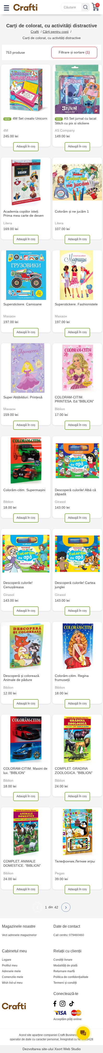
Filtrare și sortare (74, 52)
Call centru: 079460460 (68, 935)
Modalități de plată (65, 965)
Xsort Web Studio (67, 1049)
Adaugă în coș (26, 146)
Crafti (35, 32)
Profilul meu (9, 965)
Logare (6, 959)
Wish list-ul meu (12, 982)
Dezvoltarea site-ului (38, 1049)
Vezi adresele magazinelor (19, 935)
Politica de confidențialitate (70, 977)
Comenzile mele (12, 977)
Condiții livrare (62, 959)
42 (56, 907)
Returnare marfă (64, 971)
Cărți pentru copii (56, 32)
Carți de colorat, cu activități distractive (52, 38)
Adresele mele (11, 971)
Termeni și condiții (65, 982)
